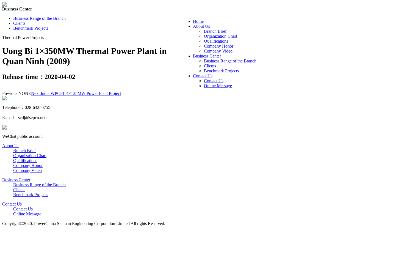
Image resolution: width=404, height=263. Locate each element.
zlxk (236, 223)
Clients (210, 66)
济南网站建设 (218, 223)
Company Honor (218, 46)
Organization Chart (220, 36)
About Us (201, 26)
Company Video (218, 51)
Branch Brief (215, 31)
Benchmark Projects (221, 71)
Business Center (207, 56)
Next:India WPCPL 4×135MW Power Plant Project (76, 93)
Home (198, 21)
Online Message (218, 85)
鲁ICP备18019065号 (185, 223)
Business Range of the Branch (230, 61)
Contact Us (202, 75)
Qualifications (216, 41)
